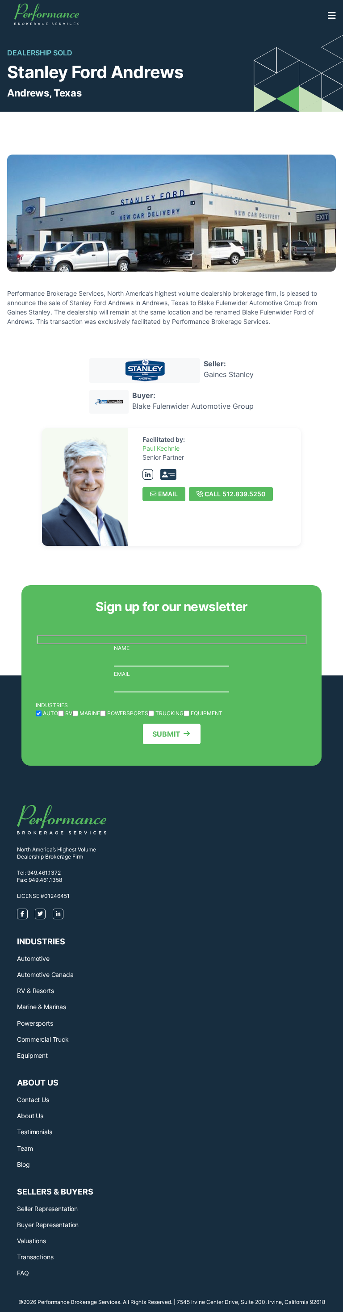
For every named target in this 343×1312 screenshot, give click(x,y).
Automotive (33, 958)
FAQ (23, 1273)
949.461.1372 (44, 872)
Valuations (31, 1241)
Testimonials (34, 1132)
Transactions (35, 1257)
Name (122, 648)
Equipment (32, 1055)
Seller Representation (47, 1208)
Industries (52, 705)
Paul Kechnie (161, 448)
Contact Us (33, 1099)
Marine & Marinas (41, 1006)
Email (168, 494)
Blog (23, 1164)
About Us (30, 1115)
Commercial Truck (42, 1039)
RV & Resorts (35, 990)
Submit (166, 733)
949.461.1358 (45, 879)
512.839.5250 (235, 494)
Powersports (35, 1023)
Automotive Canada (45, 974)
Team (25, 1148)
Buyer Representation (48, 1224)
